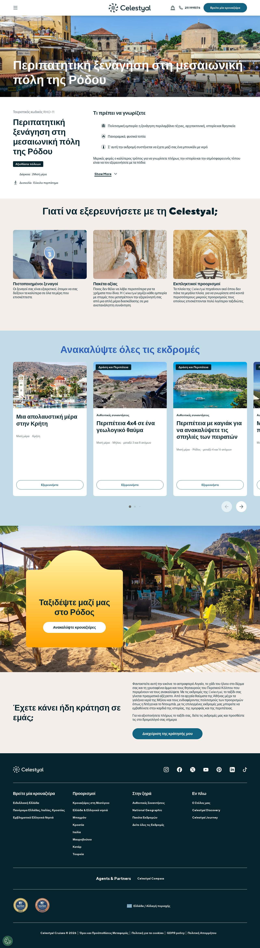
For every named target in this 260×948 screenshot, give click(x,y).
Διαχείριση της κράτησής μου (167, 733)
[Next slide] (241, 506)
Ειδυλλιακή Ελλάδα (26, 802)
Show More (103, 174)
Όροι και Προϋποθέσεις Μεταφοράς (104, 933)
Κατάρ (77, 846)
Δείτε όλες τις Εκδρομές (148, 824)
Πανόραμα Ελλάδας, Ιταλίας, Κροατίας (39, 810)
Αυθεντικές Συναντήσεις (148, 802)
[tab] (130, 506)
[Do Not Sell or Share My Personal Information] (8, 941)
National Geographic (147, 810)
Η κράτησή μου (172, 7)
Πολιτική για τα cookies (148, 933)
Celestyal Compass (150, 878)
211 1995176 (192, 7)
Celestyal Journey (205, 817)
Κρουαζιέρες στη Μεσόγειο (91, 802)
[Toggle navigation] (15, 7)
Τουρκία (78, 854)
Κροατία (78, 824)
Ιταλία (77, 832)
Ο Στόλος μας (201, 802)
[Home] (130, 7)
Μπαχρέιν (79, 817)
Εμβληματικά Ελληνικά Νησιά (33, 817)
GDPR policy (175, 933)
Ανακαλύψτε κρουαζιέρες (74, 627)
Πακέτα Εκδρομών (144, 817)
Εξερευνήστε (49, 485)
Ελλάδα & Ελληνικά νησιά (90, 810)
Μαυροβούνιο (82, 839)
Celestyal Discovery (206, 810)
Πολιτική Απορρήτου (202, 933)
